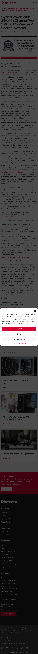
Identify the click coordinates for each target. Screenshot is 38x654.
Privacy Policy (23, 343)
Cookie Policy (14, 343)
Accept (19, 329)
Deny (19, 334)
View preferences (19, 339)
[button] (35, 311)
